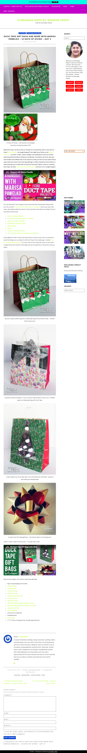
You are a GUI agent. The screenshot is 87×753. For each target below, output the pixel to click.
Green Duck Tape (12, 591)
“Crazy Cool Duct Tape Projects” (25, 167)
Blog (65, 6)
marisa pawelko (25, 675)
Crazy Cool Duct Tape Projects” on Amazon (21, 218)
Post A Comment (30, 672)
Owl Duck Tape (11, 586)
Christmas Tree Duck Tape (15, 596)
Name (6, 713)
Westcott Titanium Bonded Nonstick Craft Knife (21, 605)
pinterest (70, 86)
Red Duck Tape (11, 588)
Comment (8, 695)
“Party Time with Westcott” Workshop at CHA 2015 (22, 233)
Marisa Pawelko (12, 152)
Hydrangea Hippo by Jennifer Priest (43, 20)
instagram (79, 82)
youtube (78, 86)
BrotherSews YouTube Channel (16, 223)
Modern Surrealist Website (15, 216)
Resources (56, 6)
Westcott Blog (11, 226)
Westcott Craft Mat (13, 608)
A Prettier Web (52, 751)
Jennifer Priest (23, 636)
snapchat (70, 90)
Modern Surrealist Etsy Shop (15, 221)
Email (7, 719)
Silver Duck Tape (12, 598)
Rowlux (9, 228)
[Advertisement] (74, 122)
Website (7, 725)
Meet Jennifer (9, 11)
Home (72, 6)
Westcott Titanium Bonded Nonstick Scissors (20, 603)
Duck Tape (17, 675)
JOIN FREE (55, 2)
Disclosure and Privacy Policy (37, 6)
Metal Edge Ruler (12, 610)
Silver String (11, 618)
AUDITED (22, 33)
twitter (79, 90)
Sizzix (43, 675)
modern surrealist (35, 675)
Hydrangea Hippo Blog (34, 33)
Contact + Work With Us (13, 6)
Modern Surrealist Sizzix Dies (16, 230)
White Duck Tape (12, 600)
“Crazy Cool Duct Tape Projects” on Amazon (27, 207)
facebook (70, 82)
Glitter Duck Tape (12, 593)
